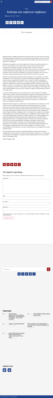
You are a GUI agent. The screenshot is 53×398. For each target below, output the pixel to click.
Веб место (5, 207)
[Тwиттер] (9, 370)
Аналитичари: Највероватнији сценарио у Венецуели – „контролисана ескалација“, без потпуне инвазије (16, 316)
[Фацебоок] (4, 370)
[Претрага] (51, 2)
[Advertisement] (26, 44)
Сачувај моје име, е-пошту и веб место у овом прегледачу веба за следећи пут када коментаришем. (26, 214)
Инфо (26, 8)
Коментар (6, 178)
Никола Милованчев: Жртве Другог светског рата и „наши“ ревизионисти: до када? (38, 325)
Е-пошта (5, 201)
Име (4, 195)
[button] (18, 2)
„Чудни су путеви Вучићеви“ (16, 323)
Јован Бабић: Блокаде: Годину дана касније (41, 314)
